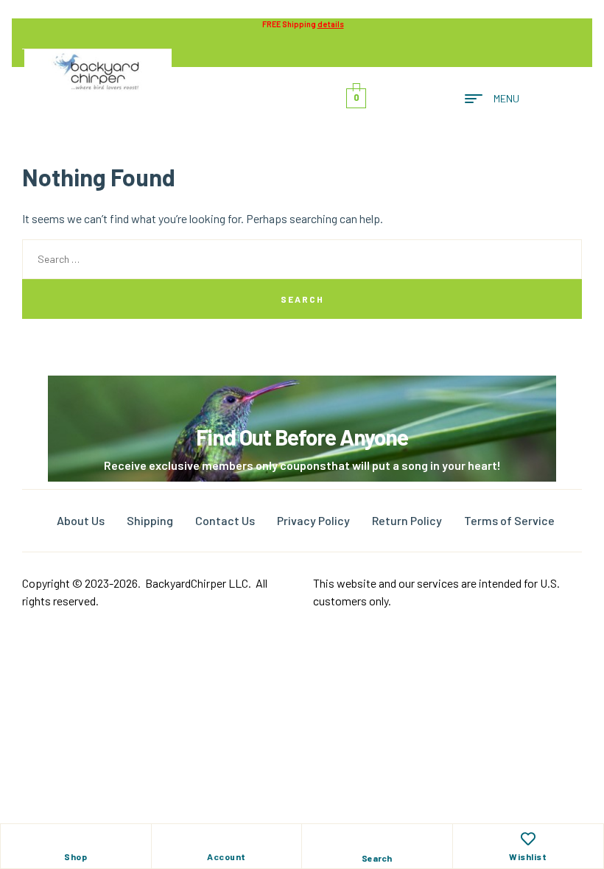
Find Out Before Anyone (302, 436)
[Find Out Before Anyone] (302, 396)
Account (226, 856)
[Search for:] (302, 258)
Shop (75, 856)
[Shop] (76, 838)
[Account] (226, 838)
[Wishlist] (528, 838)
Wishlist (528, 856)
